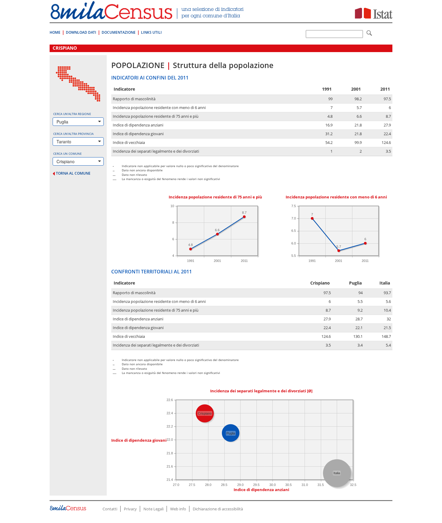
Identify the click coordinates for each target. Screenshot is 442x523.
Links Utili (151, 32)
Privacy (130, 509)
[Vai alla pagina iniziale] (148, 16)
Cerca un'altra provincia (73, 134)
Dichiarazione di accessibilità (218, 509)
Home (55, 32)
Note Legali (153, 509)
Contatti (110, 509)
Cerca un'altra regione (72, 114)
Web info (178, 509)
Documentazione (119, 32)
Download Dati (81, 32)
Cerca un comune (67, 153)
